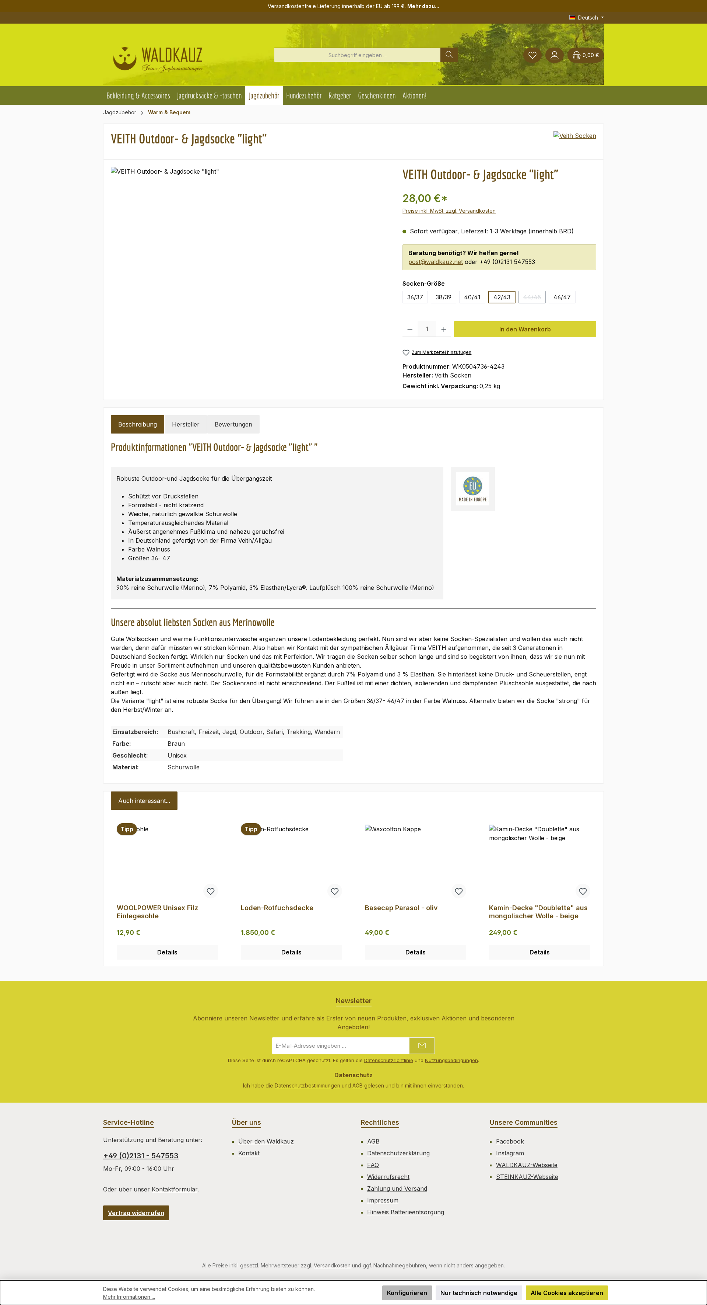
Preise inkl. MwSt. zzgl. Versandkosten (449, 211)
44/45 (534, 298)
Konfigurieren (407, 1293)
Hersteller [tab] (186, 424)
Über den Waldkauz (266, 1141)
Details (167, 952)
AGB (357, 1085)
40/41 (472, 297)
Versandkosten (332, 1265)
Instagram (510, 1153)
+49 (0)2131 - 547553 (141, 1155)
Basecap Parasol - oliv (401, 908)
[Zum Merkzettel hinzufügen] (210, 891)
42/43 (501, 297)
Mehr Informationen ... (129, 1297)
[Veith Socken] (574, 141)
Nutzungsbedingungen (451, 1060)
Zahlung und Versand (397, 1188)
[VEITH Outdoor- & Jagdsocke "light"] (249, 259)
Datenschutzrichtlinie (388, 1060)
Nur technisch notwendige (478, 1293)
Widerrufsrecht (388, 1176)
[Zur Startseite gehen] (157, 57)
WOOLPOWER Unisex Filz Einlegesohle (157, 912)
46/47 (562, 297)
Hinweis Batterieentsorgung (405, 1212)
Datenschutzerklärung (398, 1153)
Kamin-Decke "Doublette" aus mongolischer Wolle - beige (538, 912)
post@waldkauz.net (435, 261)
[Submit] (422, 1045)
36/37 (415, 297)
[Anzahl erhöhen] (443, 329)
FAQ (373, 1165)
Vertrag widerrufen (136, 1213)
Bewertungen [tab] (233, 424)
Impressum (382, 1200)
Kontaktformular (174, 1189)
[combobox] (357, 55)
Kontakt (249, 1153)
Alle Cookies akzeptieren (567, 1293)
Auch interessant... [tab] (144, 800)
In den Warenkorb (525, 329)
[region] (249, 259)
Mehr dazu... (423, 6)
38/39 (443, 297)
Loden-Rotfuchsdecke (277, 908)
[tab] (137, 424)
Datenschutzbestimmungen (307, 1085)
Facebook (510, 1141)
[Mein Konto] (554, 55)
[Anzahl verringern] (410, 329)
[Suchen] (449, 55)
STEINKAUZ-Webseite (527, 1176)
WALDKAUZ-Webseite (526, 1165)
